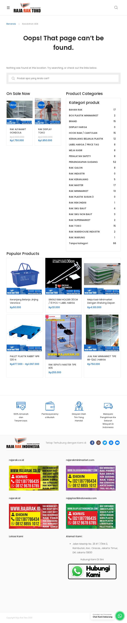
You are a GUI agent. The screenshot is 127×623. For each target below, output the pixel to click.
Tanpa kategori (92, 243)
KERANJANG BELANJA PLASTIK (92, 138)
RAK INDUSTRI (92, 173)
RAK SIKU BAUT (92, 208)
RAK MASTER (92, 185)
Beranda (11, 23)
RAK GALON (92, 167)
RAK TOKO (92, 226)
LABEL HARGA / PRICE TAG (92, 144)
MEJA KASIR (92, 150)
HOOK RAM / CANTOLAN (92, 133)
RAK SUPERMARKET (92, 220)
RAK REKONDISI (92, 202)
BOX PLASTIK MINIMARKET (92, 115)
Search (116, 7)
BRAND (92, 121)
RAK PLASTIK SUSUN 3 (92, 196)
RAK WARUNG (92, 237)
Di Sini (100, 559)
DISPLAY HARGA (92, 127)
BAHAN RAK (92, 109)
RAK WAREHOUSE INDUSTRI (92, 231)
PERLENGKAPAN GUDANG (92, 162)
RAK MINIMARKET (92, 191)
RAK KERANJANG (92, 179)
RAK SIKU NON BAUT (92, 214)
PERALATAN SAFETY (92, 156)
